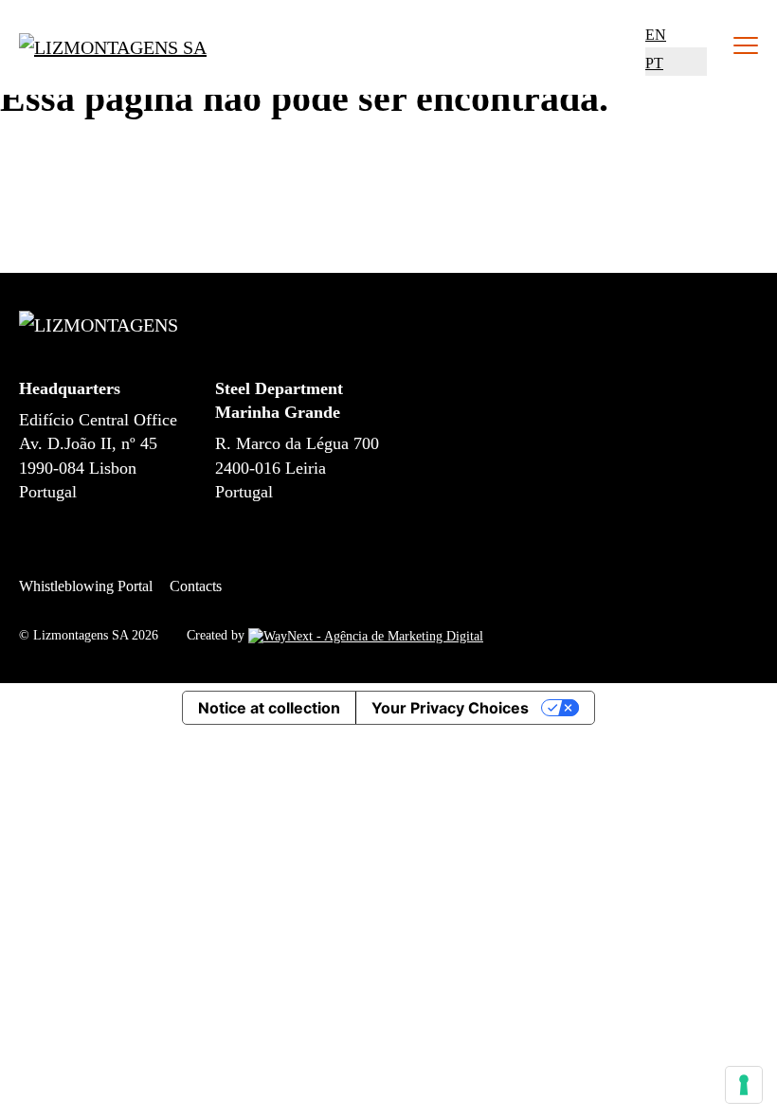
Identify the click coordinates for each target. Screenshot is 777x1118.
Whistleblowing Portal (86, 586)
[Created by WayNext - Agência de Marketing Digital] (365, 635)
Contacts (196, 586)
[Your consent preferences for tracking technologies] (744, 1085)
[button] (655, 35)
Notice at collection (269, 707)
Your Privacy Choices (450, 707)
